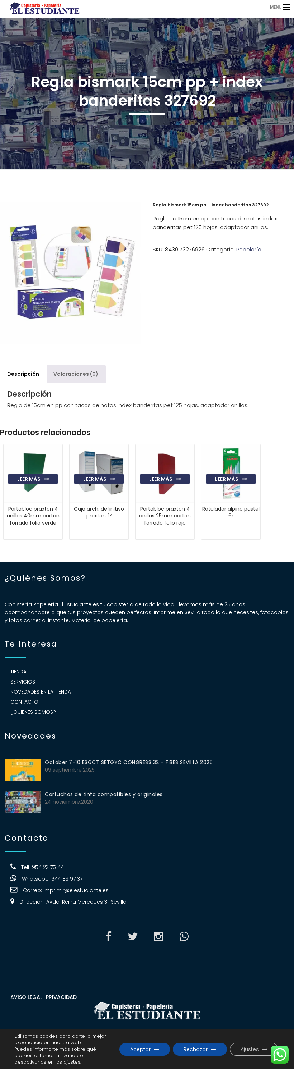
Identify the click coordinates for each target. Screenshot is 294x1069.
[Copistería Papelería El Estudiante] (113, 7)
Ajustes (250, 1049)
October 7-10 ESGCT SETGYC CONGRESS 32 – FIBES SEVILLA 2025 (129, 762)
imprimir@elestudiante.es (76, 890)
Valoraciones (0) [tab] (75, 374)
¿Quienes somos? (33, 712)
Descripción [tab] (23, 374)
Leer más (29, 479)
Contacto (24, 701)
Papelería (248, 249)
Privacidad (61, 997)
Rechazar (196, 1049)
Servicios (22, 681)
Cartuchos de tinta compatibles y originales (104, 794)
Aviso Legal (26, 997)
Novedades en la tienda (40, 691)
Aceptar (140, 1049)
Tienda (18, 671)
